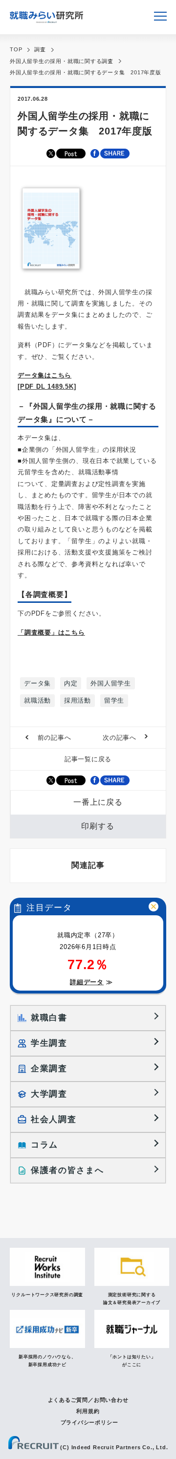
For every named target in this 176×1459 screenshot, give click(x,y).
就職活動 (37, 700)
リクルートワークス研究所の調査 (47, 1294)
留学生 (114, 700)
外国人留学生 (110, 683)
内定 (71, 683)
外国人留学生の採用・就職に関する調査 (61, 61)
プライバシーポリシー (89, 1422)
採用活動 (77, 700)
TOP (16, 49)
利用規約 (87, 1411)
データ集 (37, 683)
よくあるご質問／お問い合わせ (88, 1400)
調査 (40, 49)
